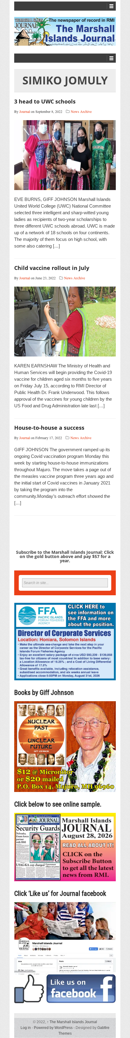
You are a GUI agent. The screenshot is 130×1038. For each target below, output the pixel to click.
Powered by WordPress (53, 1028)
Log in (26, 1028)
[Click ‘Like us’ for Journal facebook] (65, 952)
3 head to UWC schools (45, 101)
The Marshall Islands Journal (72, 1022)
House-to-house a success (49, 427)
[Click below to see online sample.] (65, 847)
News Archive (81, 111)
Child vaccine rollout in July (51, 267)
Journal (24, 111)
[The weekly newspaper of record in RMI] (65, 31)
